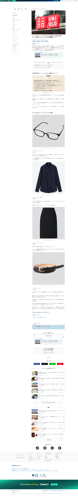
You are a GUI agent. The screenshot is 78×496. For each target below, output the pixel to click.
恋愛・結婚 (14, 45)
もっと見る (48, 439)
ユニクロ (47, 41)
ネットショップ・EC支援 (22, 493)
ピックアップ (15, 52)
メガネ (43, 41)
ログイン (14, 17)
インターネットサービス (15, 493)
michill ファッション (37, 43)
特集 (13, 26)
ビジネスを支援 (28, 493)
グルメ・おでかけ (16, 43)
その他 (60, 493)
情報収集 (45, 493)
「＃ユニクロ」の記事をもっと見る (39, 317)
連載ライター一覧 (16, 19)
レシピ (14, 36)
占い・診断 (14, 47)
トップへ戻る (48, 357)
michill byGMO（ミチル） (35, 8)
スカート (34, 41)
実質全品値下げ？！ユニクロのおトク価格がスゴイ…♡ (44, 65)
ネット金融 (48, 493)
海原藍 (64, 419)
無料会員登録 (15, 15)
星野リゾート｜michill (16, 29)
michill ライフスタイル (62, 425)
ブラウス (39, 41)
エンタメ (14, 40)
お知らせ (14, 12)
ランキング (14, 24)
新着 (13, 22)
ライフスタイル (15, 38)
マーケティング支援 (37, 493)
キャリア (14, 50)
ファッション (15, 31)
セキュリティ (32, 493)
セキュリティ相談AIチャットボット (47, 469)
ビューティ (14, 33)
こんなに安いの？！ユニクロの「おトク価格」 (43, 67)
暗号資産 (52, 493)
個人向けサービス (56, 493)
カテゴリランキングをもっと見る (48, 402)
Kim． (64, 398)
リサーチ (42, 493)
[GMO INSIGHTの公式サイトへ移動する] (16, 465)
